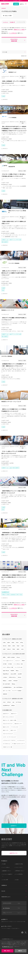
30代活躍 (10, 663)
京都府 (18, 645)
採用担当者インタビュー (19, 870)
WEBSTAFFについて (5, 896)
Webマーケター (6, 730)
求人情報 (4, 863)
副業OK (23, 660)
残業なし (17, 670)
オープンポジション (6, 743)
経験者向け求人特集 (19, 863)
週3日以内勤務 (13, 674)
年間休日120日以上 (12, 677)
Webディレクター (6, 727)
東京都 (21, 642)
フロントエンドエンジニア (8, 733)
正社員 (4, 702)
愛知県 (13, 645)
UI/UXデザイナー (6, 713)
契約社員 (9, 702)
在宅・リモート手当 (6, 690)
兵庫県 (4, 649)
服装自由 (13, 684)
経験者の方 (5, 861)
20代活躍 (4, 663)
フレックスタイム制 (18, 667)
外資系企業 (15, 680)
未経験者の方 (4, 885)
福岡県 (18, 649)
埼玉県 (17, 642)
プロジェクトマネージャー (8, 723)
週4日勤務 (20, 674)
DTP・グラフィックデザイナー (8, 716)
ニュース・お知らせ (5, 867)
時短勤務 (12, 670)
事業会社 (4, 680)
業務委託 (13, 705)
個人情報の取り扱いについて (7, 939)
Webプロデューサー (18, 723)
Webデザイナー (14, 713)
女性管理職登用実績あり (7, 687)
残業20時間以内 (6, 674)
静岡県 (9, 645)
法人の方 (3, 891)
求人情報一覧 (12, 22)
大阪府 (22, 645)
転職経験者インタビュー (6, 870)
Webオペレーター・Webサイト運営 (9, 720)
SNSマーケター (13, 730)
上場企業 (9, 680)
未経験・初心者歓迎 (11, 657)
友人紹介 (17, 879)
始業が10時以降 (6, 670)
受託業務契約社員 (6, 705)
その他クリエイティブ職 (7, 747)
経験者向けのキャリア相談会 (19, 29)
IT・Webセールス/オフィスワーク (18, 743)
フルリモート (17, 660)
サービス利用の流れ (12, 33)
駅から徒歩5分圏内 (6, 684)
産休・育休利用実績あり (18, 687)
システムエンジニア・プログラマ (9, 740)
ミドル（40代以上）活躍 (18, 663)
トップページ (5, 22)
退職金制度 (5, 694)
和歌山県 (9, 649)
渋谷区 (22, 649)
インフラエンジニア (21, 740)
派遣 (13, 702)
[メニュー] (26, 3)
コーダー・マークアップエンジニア (9, 737)
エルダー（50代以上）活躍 (8, 667)
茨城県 (13, 642)
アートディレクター (15, 727)
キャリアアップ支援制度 (16, 690)
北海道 (4, 642)
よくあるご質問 (5, 879)
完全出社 (18, 657)
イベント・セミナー (19, 867)
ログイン (22, 4)
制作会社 (19, 677)
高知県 (13, 649)
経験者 (4, 657)
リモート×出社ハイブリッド (8, 660)
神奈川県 (4, 645)
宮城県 (8, 642)
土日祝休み (5, 677)
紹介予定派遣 (18, 702)
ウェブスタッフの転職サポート (7, 875)
